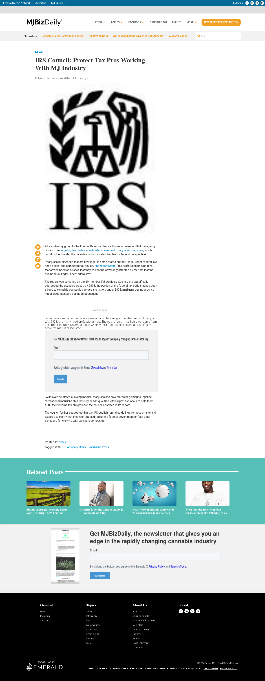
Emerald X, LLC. (212, 663)
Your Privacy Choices (191, 668)
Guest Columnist (140, 643)
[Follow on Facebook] (247, 3)
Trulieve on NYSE (98, 36)
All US (89, 612)
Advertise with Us (140, 616)
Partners (136, 638)
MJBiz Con (137, 625)
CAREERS (102, 668)
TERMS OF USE (211, 668)
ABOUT (92, 668)
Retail (89, 620)
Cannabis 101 (158, 22)
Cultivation (91, 629)
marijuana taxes (99, 447)
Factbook (134, 22)
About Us (136, 612)
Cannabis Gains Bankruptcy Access (63, 36)
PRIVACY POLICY (228, 668)
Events (177, 22)
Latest (98, 22)
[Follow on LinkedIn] (252, 3)
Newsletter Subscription (221, 22)
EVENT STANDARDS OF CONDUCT (162, 668)
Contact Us (137, 647)
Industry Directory (140, 629)
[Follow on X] (257, 3)
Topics (115, 22)
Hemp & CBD (92, 634)
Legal (88, 643)
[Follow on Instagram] (262, 3)
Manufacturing (93, 625)
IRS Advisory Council (75, 447)
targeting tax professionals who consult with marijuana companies (101, 250)
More (190, 22)
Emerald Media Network (16, 3)
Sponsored (45, 620)
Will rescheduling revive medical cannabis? (139, 36)
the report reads (105, 266)
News (39, 52)
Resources (45, 616)
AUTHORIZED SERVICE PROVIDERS (126, 668)
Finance (90, 638)
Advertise (40, 3)
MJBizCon (57, 3)
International (92, 616)
